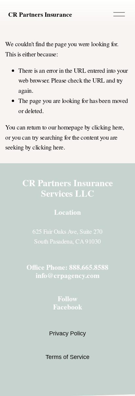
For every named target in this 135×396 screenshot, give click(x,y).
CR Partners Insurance (40, 14)
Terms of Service (67, 357)
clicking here (107, 127)
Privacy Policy (67, 333)
